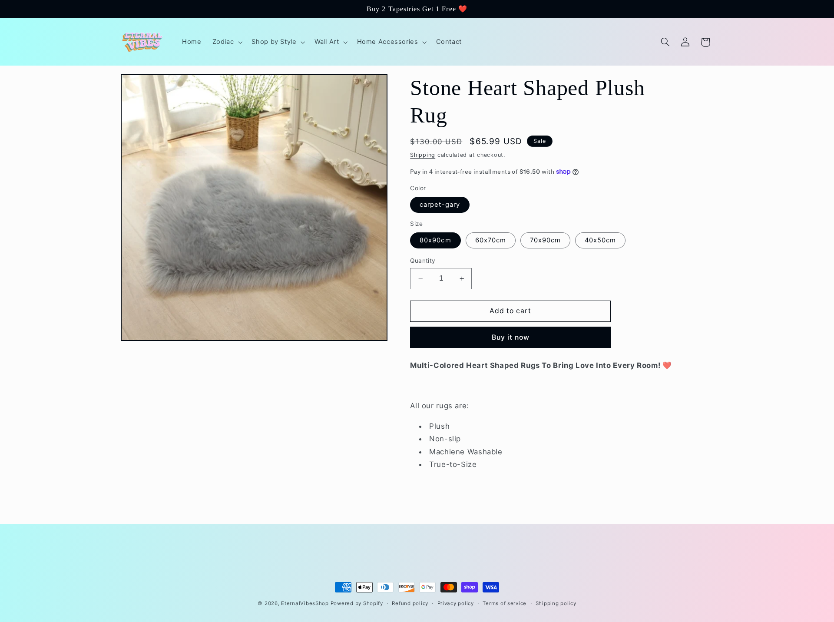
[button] (226, 42)
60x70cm (490, 240)
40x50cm (600, 240)
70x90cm (545, 240)
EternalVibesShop (306, 603)
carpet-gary (440, 204)
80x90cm (435, 240)
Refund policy (410, 603)
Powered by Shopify (357, 603)
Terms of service (504, 603)
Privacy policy (455, 603)
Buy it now (511, 337)
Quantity (422, 260)
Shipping (422, 154)
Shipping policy (556, 603)
